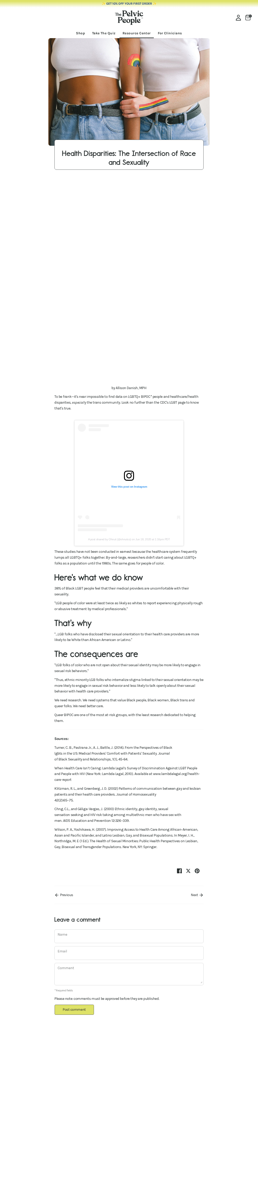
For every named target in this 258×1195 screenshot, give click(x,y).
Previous (66, 895)
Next (195, 895)
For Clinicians (170, 33)
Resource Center (137, 33)
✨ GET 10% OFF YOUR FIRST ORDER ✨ (129, 3)
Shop (80, 33)
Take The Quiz (103, 33)
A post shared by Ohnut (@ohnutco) (109, 539)
